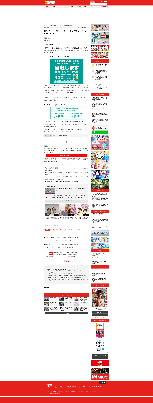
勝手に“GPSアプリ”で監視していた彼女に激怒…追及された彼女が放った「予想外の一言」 (64, 233)
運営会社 (56, 387)
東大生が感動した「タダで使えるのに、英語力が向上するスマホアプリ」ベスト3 (62, 244)
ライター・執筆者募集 (82, 386)
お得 (53, 229)
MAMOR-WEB (80, 391)
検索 (105, 4)
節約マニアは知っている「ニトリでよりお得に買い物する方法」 (59, 240)
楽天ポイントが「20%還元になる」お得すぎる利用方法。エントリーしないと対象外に (66, 273)
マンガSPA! (87, 391)
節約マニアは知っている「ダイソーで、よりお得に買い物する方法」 (65, 197)
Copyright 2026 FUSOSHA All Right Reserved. (55, 393)
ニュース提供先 (67, 386)
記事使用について (63, 387)
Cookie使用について (101, 386)
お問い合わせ (71, 387)
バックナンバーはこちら (99, 317)
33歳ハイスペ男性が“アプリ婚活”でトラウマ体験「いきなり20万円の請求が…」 (62, 237)
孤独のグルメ (73, 391)
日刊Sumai (67, 391)
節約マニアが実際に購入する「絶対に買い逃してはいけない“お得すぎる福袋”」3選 (65, 277)
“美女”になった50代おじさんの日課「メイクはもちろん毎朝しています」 (60, 247)
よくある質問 (77, 387)
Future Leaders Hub (94, 391)
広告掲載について (50, 386)
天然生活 (54, 391)
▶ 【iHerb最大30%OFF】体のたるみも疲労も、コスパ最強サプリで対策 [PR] (61, 164)
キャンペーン (60, 229)
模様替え (73, 229)
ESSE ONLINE (60, 391)
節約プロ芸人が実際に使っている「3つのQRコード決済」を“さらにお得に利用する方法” (67, 275)
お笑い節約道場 (49, 44)
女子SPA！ (49, 391)
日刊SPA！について (58, 386)
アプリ (47, 229)
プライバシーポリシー (92, 386)
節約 (79, 229)
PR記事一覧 (74, 386)
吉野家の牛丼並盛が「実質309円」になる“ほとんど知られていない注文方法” (67, 195)
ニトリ (67, 229)
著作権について (50, 387)
